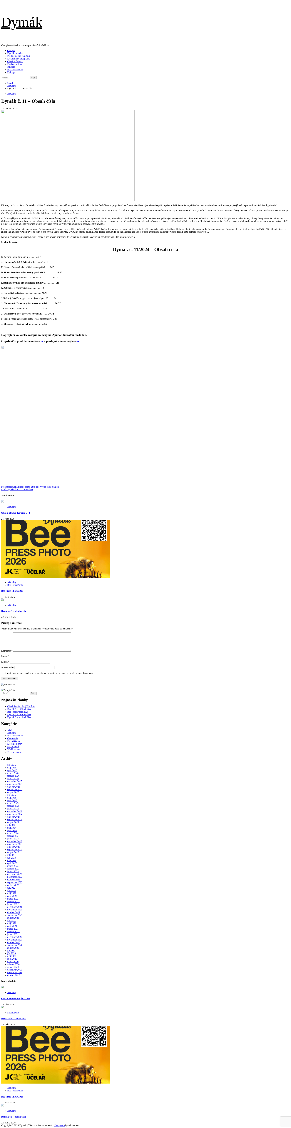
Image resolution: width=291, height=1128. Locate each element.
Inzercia (11, 67)
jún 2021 (11, 920)
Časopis (11, 50)
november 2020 (14, 939)
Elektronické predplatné (18, 58)
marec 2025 (12, 803)
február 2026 (13, 776)
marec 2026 (12, 773)
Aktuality (11, 93)
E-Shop (11, 72)
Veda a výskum (14, 752)
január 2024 (13, 838)
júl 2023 (11, 855)
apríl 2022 (12, 896)
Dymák (21, 22)
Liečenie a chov (14, 743)
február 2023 (13, 868)
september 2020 (14, 945)
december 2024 (14, 811)
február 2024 (13, 836)
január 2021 (13, 934)
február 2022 (13, 901)
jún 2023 (11, 857)
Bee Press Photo (15, 69)
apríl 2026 (12, 770)
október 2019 (13, 975)
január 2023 (13, 871)
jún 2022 (11, 890)
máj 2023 (11, 860)
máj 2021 (11, 923)
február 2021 (13, 931)
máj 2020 (11, 956)
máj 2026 (11, 767)
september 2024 (14, 819)
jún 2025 (11, 795)
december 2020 (14, 937)
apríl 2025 (12, 800)
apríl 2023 (12, 863)
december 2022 (14, 874)
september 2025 (14, 789)
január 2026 (13, 778)
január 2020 (13, 967)
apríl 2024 (12, 830)
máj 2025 (11, 797)
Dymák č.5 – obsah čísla (13, 611)
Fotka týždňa (13, 741)
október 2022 (13, 879)
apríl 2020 (12, 958)
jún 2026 (11, 765)
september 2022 (14, 882)
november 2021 (14, 909)
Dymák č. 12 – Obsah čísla (17, 489)
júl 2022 (11, 887)
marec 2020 (12, 961)
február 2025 (13, 806)
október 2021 (13, 912)
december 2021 (14, 907)
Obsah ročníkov (15, 61)
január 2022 (13, 904)
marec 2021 (12, 928)
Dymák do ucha (15, 53)
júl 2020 (11, 950)
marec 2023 (12, 866)
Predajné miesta (14, 64)
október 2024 (13, 816)
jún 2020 (11, 953)
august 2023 (13, 852)
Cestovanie (12, 738)
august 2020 (13, 948)
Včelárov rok (13, 749)
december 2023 (14, 841)
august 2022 (13, 885)
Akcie (10, 730)
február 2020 (13, 964)
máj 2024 (11, 827)
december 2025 (14, 781)
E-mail (5, 661)
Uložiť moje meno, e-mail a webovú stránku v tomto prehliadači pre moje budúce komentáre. (49, 673)
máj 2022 (11, 893)
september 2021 (14, 915)
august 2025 (13, 792)
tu (41, 341)
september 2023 (14, 849)
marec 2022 (12, 898)
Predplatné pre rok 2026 (18, 56)
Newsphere (59, 1125)
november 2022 (14, 877)
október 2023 (13, 847)
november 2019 (14, 972)
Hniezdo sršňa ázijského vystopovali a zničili (30, 486)
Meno (5, 656)
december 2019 (14, 969)
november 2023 (14, 844)
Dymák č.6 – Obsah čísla (19, 709)
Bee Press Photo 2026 (12, 591)
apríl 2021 (12, 926)
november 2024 (14, 814)
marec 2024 (12, 833)
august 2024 (13, 822)
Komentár (7, 650)
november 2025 (14, 784)
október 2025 (13, 786)
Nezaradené (13, 746)
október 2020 (13, 942)
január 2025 (13, 808)
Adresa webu (7, 667)
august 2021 (13, 918)
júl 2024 (11, 825)
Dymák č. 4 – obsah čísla (19, 717)
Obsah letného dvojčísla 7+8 (15, 513)
